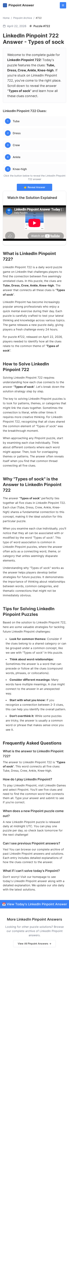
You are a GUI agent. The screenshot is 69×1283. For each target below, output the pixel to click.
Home (6, 17)
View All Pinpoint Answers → (34, 943)
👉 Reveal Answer (34, 187)
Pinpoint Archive (22, 17)
